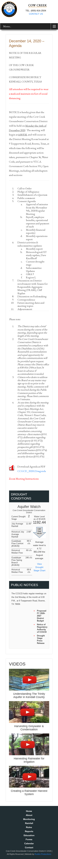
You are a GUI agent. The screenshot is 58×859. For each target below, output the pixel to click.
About (29, 815)
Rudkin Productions (43, 854)
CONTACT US (36, 14)
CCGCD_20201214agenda (31, 471)
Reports (29, 831)
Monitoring (29, 819)
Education (29, 835)
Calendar (29, 843)
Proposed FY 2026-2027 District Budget (41, 616)
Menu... (7, 26)
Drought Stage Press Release (41, 639)
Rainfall (29, 823)
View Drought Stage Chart (39, 567)
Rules (29, 827)
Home (29, 811)
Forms (29, 839)
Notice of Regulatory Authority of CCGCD (42, 628)
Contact (29, 847)
